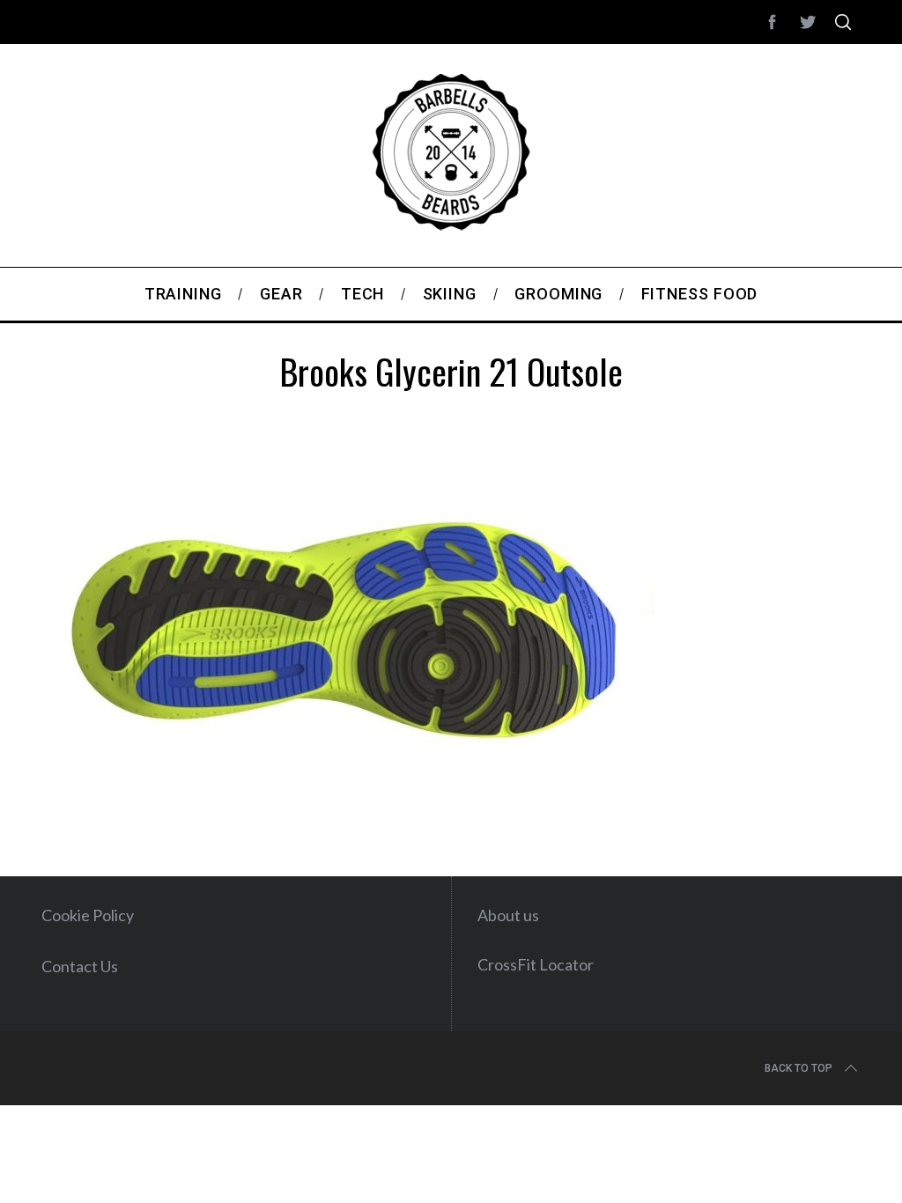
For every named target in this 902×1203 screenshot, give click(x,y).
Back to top (798, 1068)
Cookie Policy (87, 915)
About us (508, 915)
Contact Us (79, 966)
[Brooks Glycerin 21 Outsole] (347, 811)
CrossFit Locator (535, 964)
